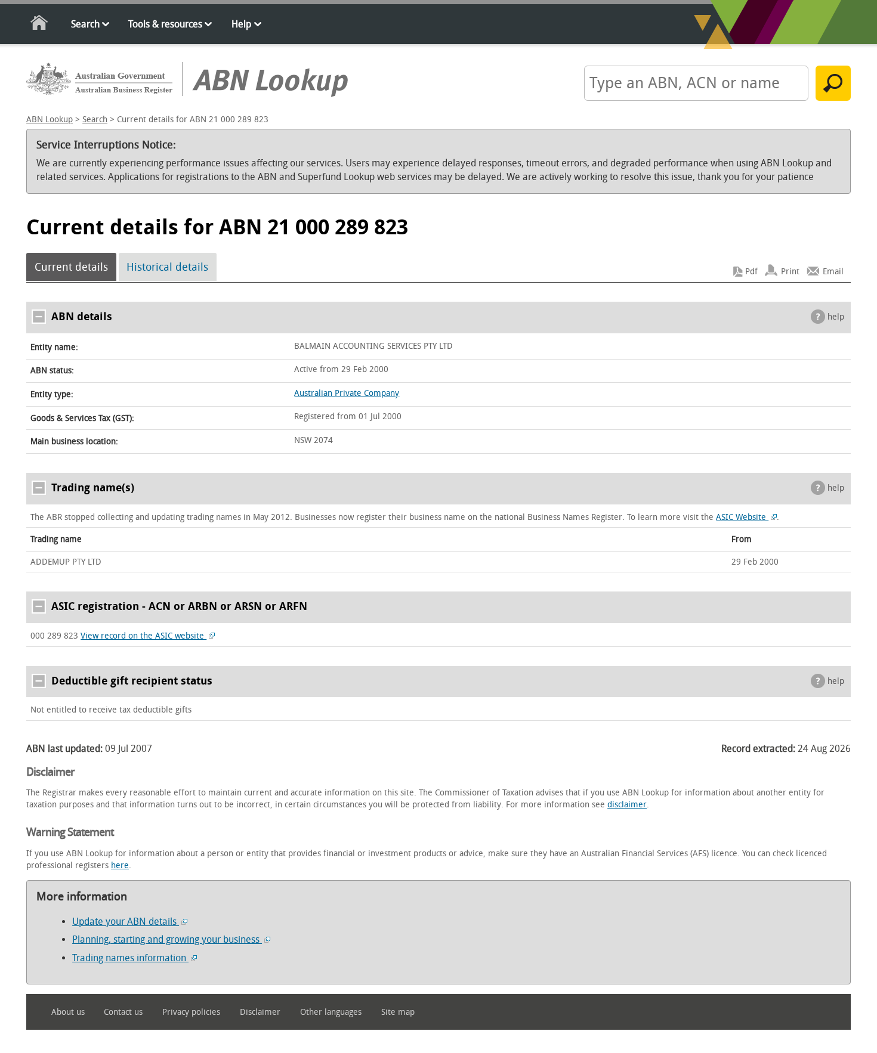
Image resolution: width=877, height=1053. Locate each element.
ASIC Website (742, 517)
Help (241, 24)
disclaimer (627, 805)
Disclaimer (260, 1012)
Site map (398, 1012)
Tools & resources (165, 24)
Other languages (331, 1012)
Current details (71, 267)
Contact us (123, 1012)
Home (39, 25)
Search (85, 24)
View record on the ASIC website (143, 636)
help (835, 317)
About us (68, 1012)
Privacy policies (191, 1012)
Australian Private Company (346, 393)
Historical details (167, 267)
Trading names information (130, 958)
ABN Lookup (49, 119)
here (120, 865)
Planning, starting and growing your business (167, 939)
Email (833, 272)
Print (790, 272)
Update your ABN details (125, 921)
